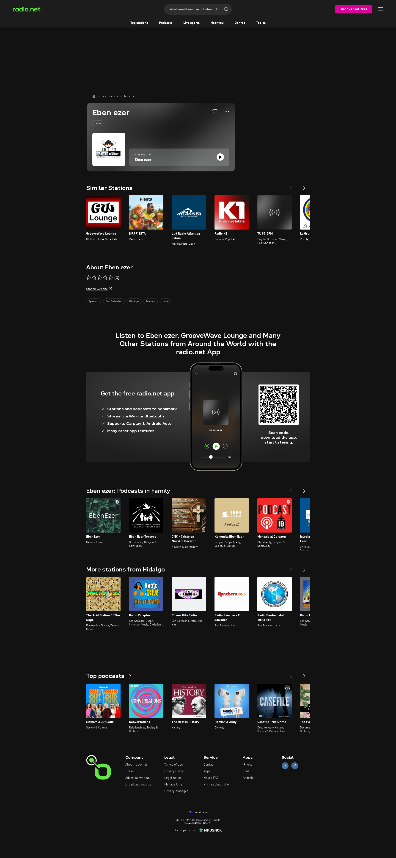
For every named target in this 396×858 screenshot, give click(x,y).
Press (129, 771)
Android (248, 778)
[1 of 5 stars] (88, 277)
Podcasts (165, 22)
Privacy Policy (174, 771)
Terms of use (173, 764)
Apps (207, 771)
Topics (261, 22)
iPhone (247, 764)
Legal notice (173, 778)
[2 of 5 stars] (94, 277)
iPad (246, 771)
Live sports (191, 22)
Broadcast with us (138, 784)
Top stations (139, 22)
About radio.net (136, 764)
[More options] (226, 111)
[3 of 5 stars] (99, 277)
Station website (97, 289)
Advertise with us (137, 778)
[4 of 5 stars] (105, 277)
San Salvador (114, 301)
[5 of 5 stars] (110, 277)
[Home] (94, 96)
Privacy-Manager (176, 791)
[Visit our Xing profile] (295, 765)
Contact (209, 764)
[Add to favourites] (215, 111)
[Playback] (220, 157)
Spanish (93, 301)
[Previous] (291, 186)
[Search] (226, 9)
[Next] (304, 186)
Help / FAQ (211, 778)
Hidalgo (134, 301)
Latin (98, 123)
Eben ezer (143, 160)
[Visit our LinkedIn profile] (285, 765)
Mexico (150, 301)
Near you (217, 22)
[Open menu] (380, 9)
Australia (201, 812)
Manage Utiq (173, 784)
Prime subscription (217, 784)
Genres (240, 22)
